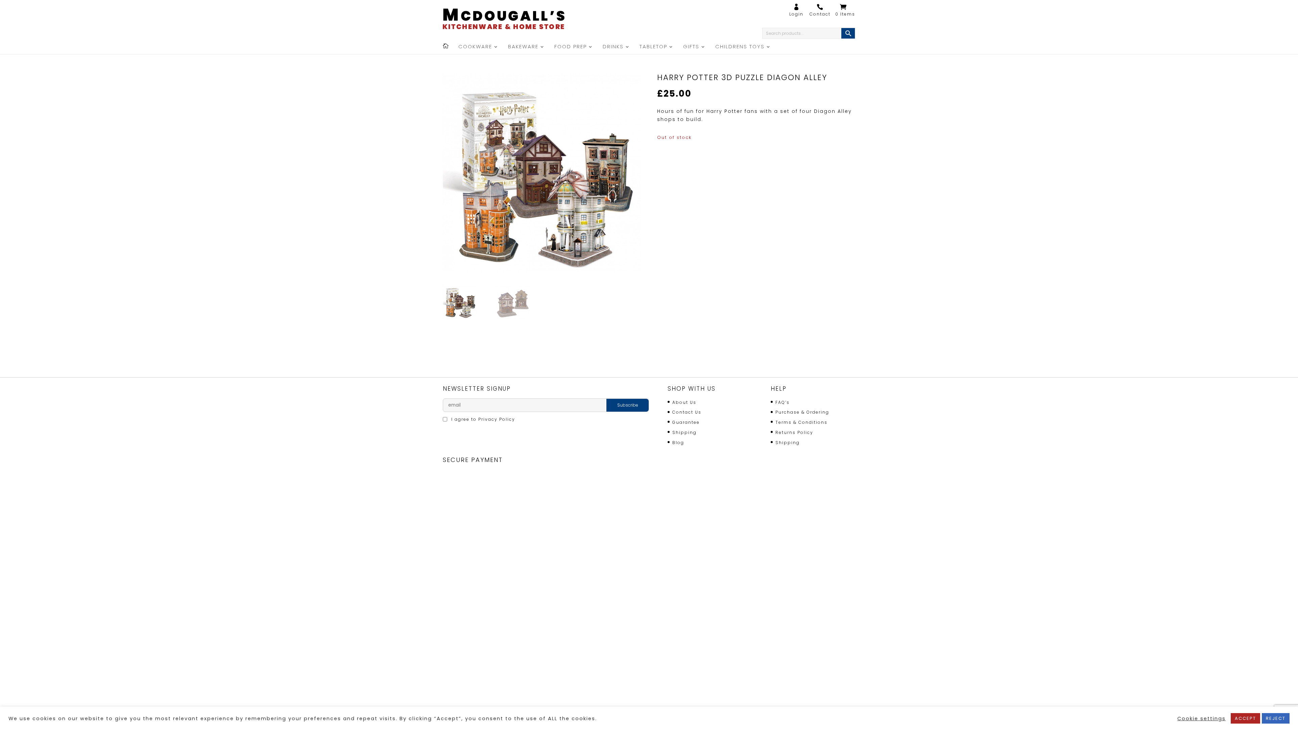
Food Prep (570, 47)
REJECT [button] (1275, 718)
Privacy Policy (496, 419)
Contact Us (686, 412)
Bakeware (523, 47)
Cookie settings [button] (1201, 718)
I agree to (482, 419)
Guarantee (686, 422)
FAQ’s (782, 402)
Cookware (475, 47)
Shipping (684, 432)
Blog (678, 442)
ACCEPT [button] (1245, 718)
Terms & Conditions (801, 422)
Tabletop (653, 47)
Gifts (691, 47)
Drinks (613, 47)
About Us (684, 402)
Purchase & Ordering (802, 412)
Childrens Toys (740, 47)
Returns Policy (794, 432)
